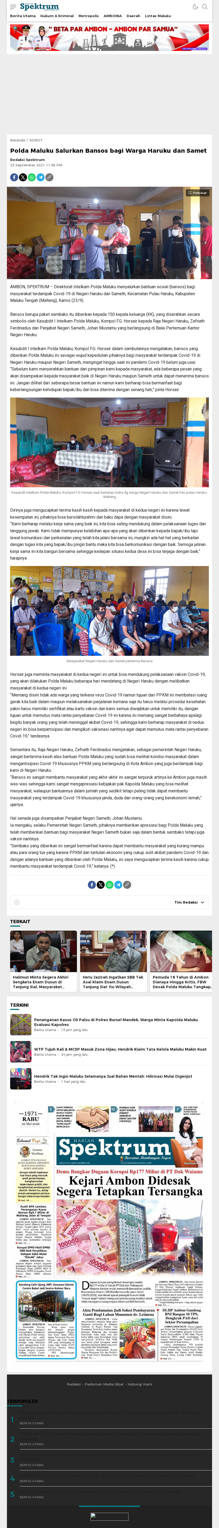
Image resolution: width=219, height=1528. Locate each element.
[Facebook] (14, 177)
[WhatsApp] (32, 177)
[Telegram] (41, 177)
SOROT (35, 140)
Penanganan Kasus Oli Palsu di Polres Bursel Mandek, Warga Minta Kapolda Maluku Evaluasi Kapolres (116, 1022)
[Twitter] (23, 177)
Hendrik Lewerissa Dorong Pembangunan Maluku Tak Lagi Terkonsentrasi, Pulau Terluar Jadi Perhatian (111, 1457)
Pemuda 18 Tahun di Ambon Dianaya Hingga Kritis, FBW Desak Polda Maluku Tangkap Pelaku (182, 984)
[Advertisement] (109, 94)
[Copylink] (49, 177)
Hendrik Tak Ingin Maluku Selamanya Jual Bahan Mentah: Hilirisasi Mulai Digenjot (113, 1076)
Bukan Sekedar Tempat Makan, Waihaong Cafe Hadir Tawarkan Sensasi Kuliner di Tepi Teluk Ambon (110, 1415)
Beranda (17, 140)
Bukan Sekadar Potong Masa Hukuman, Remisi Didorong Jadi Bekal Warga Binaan (100, 1491)
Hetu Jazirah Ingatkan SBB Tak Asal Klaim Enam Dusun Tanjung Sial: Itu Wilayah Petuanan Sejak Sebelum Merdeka (113, 987)
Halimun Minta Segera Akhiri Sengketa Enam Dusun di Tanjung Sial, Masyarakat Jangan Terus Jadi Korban (40, 984)
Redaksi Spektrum (27, 160)
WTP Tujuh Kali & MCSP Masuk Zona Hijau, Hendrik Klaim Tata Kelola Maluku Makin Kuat (120, 1049)
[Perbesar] (109, 276)
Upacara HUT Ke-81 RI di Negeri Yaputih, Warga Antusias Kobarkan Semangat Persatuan (107, 1475)
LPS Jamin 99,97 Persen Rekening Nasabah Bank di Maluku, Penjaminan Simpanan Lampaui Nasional (109, 1436)
